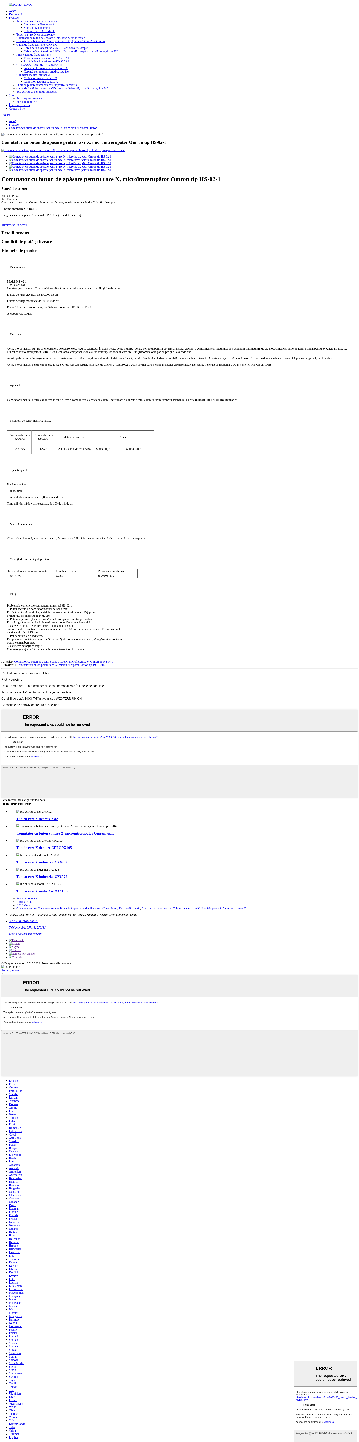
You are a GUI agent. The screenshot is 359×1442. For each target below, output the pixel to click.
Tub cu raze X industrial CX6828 (41, 877)
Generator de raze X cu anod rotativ (37, 908)
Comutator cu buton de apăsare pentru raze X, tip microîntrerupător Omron (60, 41)
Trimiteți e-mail (10, 970)
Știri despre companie (29, 98)
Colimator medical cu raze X (33, 74)
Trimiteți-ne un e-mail (14, 224)
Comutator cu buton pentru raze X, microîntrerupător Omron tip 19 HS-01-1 (62, 665)
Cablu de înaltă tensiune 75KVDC (36, 44)
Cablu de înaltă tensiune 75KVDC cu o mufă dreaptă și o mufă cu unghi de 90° (71, 51)
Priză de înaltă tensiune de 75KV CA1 (46, 58)
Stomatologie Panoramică (39, 24)
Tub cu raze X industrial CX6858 (41, 862)
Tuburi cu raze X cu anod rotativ (35, 34)
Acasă (12, 11)
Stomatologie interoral (37, 27)
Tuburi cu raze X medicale (39, 31)
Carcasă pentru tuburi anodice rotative (46, 71)
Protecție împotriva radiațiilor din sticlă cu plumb (88, 908)
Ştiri (11, 95)
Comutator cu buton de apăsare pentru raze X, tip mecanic (50, 37)
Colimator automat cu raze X (41, 81)
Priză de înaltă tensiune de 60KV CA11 (47, 61)
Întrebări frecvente (19, 105)
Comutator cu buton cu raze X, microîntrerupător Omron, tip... (65, 833)
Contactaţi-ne (17, 108)
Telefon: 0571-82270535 (23, 921)
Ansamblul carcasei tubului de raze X (46, 68)
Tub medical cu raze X (186, 908)
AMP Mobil (23, 905)
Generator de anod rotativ (156, 908)
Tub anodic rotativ (129, 908)
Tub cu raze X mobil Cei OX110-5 (42, 891)
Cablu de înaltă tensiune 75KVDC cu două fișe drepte (56, 48)
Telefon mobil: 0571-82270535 (27, 927)
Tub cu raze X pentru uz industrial (36, 91)
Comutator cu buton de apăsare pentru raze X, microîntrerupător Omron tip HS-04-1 (63, 661)
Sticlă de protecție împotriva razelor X (223, 908)
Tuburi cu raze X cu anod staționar (36, 21)
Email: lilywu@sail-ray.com (25, 933)
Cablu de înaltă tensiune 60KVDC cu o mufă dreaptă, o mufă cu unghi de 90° (62, 88)
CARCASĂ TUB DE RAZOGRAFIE (39, 64)
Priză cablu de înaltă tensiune (33, 54)
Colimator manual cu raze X (40, 78)
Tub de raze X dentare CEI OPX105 (44, 848)
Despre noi (15, 14)
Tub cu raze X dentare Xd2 (37, 819)
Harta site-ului (24, 901)
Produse (14, 17)
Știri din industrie (26, 101)
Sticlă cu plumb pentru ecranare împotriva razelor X (46, 85)
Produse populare (26, 898)
